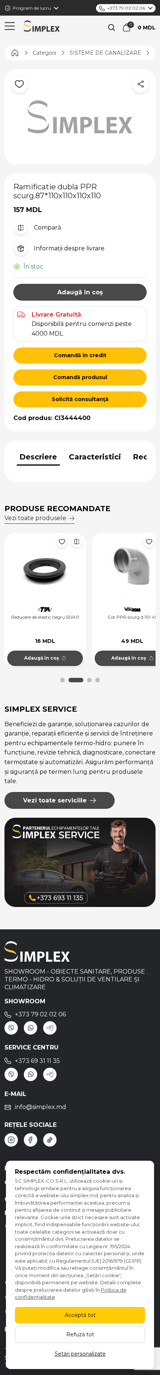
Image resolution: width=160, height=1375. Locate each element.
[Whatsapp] (30, 1028)
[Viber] (11, 1028)
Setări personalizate (80, 1353)
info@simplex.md (40, 1106)
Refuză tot (80, 1334)
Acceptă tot (80, 1315)
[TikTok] (50, 1140)
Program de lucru (32, 8)
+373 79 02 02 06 (126, 8)
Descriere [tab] (38, 456)
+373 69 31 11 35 (37, 1060)
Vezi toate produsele (35, 518)
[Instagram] (11, 1140)
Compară (47, 227)
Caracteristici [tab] (95, 456)
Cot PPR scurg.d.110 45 (48, 617)
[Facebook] (30, 1140)
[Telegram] (50, 1028)
